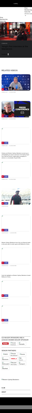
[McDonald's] (6, 363)
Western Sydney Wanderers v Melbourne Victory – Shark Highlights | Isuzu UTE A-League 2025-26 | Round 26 (16, 270)
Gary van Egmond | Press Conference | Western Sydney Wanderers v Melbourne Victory (16, 237)
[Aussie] (22, 354)
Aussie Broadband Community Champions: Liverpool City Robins (14, 209)
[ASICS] (5, 354)
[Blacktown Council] (5, 359)
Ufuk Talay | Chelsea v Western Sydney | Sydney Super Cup (16, 122)
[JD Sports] (22, 359)
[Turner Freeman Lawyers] (14, 343)
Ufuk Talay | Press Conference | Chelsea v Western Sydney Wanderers (16, 95)
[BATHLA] (5, 343)
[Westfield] (5, 368)
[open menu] (1, 14)
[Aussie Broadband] (14, 354)
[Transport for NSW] (22, 363)
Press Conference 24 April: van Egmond (16, 301)
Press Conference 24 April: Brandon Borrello (14, 326)
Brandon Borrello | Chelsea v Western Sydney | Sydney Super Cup (15, 183)
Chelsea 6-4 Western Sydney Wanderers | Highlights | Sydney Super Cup (16, 149)
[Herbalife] (22, 343)
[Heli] (14, 359)
